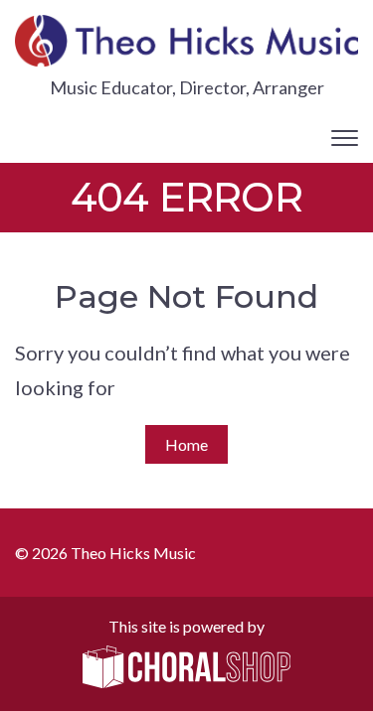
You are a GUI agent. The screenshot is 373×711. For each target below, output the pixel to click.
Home (186, 444)
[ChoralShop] (187, 668)
